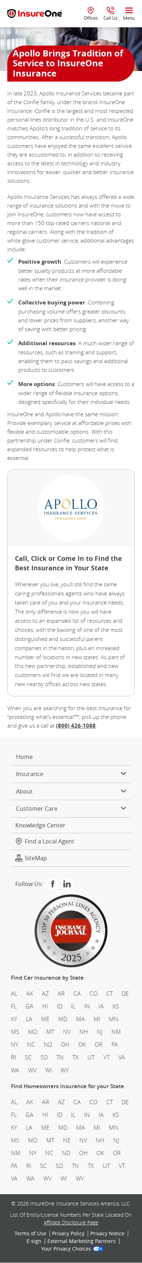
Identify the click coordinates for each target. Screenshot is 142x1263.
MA (80, 1019)
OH (65, 1044)
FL (14, 1006)
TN (60, 1057)
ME (45, 1019)
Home (24, 757)
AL (14, 993)
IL (73, 1006)
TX (75, 1057)
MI (97, 1019)
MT (50, 1032)
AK (29, 993)
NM (116, 1032)
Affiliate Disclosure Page (71, 1222)
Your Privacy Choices (66, 1249)
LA (29, 1019)
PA (114, 1044)
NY (14, 1044)
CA (77, 993)
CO (94, 993)
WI (48, 1070)
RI (13, 1057)
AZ (45, 993)
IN (87, 1006)
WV (32, 1070)
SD (44, 1057)
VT (106, 1057)
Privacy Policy (68, 1233)
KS (116, 1006)
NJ (100, 1032)
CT (109, 993)
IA (101, 1006)
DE (125, 993)
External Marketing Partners (81, 1241)
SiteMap (36, 858)
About (24, 791)
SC (28, 1057)
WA (15, 1070)
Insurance (29, 774)
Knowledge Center (40, 825)
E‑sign (34, 1241)
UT (91, 1057)
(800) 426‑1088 (76, 725)
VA (121, 1057)
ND (48, 1044)
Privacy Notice (107, 1233)
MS (15, 1032)
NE (67, 1140)
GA (29, 1006)
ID (59, 1006)
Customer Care (37, 808)
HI (45, 1006)
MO (33, 1032)
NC (31, 1044)
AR (61, 993)
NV (67, 1032)
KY (14, 1019)
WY (64, 1070)
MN (113, 1019)
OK (82, 1044)
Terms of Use (30, 1233)
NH (83, 1032)
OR (99, 1044)
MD (62, 1019)
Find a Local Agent (49, 841)
